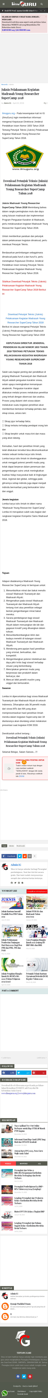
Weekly (8, 1163)
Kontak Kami (22, 1394)
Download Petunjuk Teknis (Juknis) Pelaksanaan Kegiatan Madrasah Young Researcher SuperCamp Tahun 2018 (25, 318)
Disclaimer (21, 1391)
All (39, 1163)
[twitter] (15, 882)
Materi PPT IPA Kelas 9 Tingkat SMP (29, 1211)
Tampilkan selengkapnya (37, 891)
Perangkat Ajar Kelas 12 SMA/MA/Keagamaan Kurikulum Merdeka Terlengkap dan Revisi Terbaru (27, 1174)
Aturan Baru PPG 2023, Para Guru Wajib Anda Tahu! (28, 1152)
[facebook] (12, 882)
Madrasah (21, 846)
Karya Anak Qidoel (30, 1386)
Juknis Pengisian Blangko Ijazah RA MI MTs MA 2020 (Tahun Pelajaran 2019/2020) (11, 977)
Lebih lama (41, 1058)
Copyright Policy (35, 1391)
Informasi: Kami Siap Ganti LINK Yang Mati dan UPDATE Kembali (29, 1140)
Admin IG (16, 864)
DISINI (21, 776)
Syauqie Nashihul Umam (20, 1304)
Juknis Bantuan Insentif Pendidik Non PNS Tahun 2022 (12, 914)
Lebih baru (7, 1058)
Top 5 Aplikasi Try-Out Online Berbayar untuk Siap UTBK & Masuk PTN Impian (29, 1128)
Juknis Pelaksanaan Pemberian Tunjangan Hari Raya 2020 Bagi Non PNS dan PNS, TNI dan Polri (11, 945)
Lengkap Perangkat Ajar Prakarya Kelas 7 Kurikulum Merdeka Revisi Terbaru (28, 1201)
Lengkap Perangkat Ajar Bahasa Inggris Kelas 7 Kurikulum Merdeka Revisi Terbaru (29, 1226)
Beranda (4, 84)
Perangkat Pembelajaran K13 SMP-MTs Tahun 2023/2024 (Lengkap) (28, 1188)
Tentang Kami (8, 1391)
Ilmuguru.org (8, 113)
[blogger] (22, 882)
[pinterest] (19, 882)
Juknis (11, 84)
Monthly (24, 1163)
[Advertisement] (24, 56)
